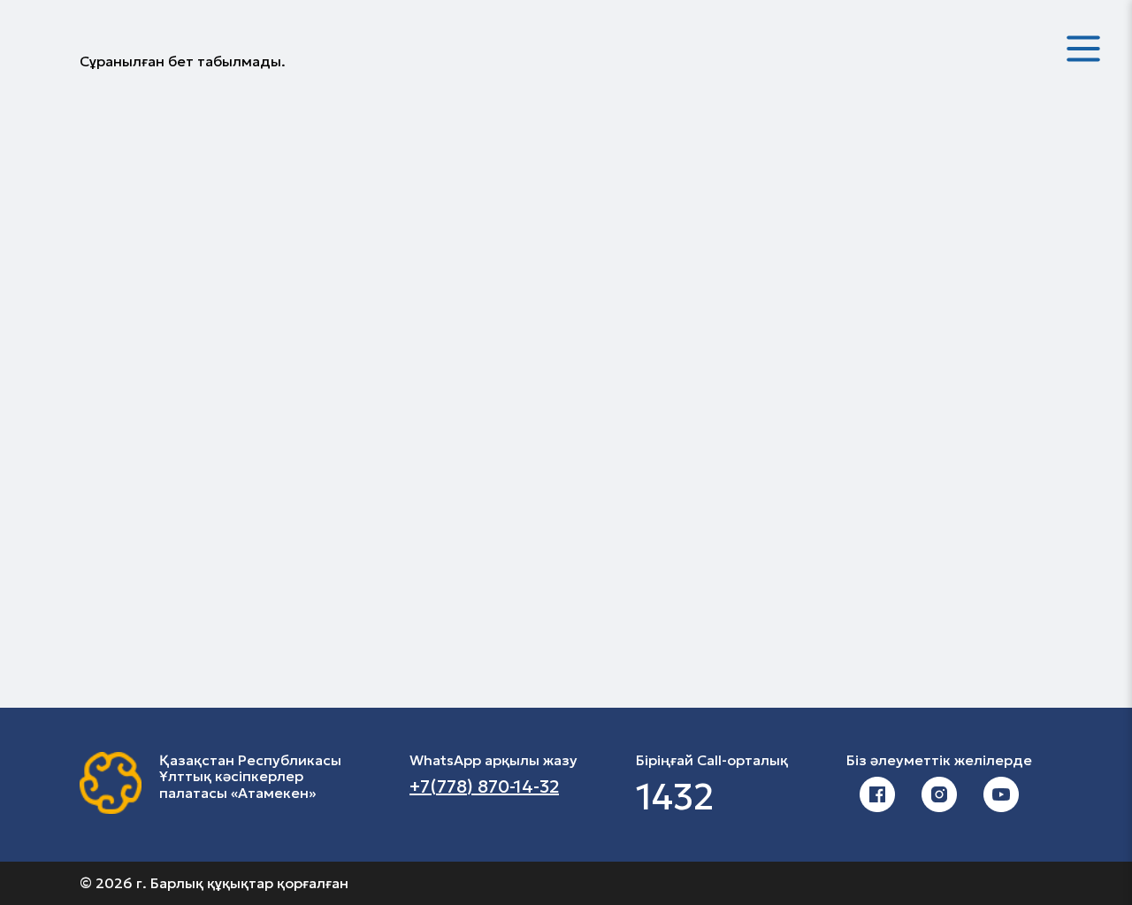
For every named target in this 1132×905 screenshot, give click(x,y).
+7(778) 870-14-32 (484, 786)
